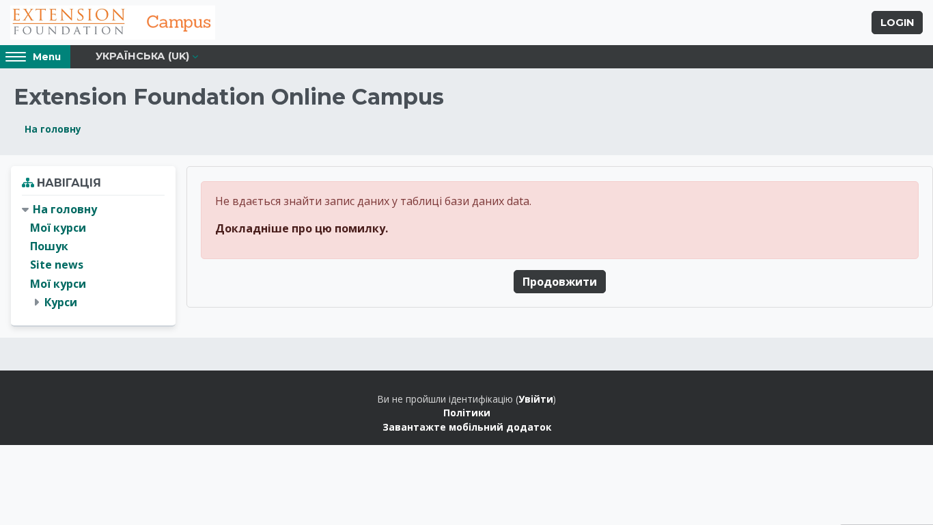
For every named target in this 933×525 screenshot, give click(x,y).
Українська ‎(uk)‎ (142, 56)
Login (897, 22)
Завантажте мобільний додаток (466, 426)
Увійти (535, 398)
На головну (53, 128)
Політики (466, 412)
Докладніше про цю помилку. (301, 228)
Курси (60, 302)
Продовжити (560, 281)
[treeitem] (93, 256)
